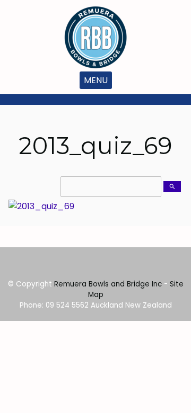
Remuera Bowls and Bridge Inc (108, 284)
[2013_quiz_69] (41, 206)
